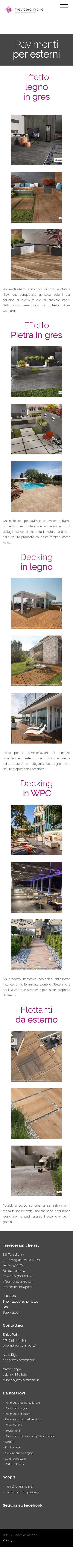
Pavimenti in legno (16, 1408)
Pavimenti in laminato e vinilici (23, 1419)
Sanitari (9, 1441)
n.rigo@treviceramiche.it (19, 1360)
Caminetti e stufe (15, 1458)
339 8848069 (18, 1374)
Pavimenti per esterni (18, 1414)
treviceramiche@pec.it (18, 1287)
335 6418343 (17, 1340)
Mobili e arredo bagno (19, 1453)
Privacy (7, 1540)
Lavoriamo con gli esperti (22, 1492)
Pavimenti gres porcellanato (22, 1402)
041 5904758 (16, 1265)
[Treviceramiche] (25, 9)
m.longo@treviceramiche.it (21, 1380)
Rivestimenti (12, 1430)
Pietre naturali (13, 1425)
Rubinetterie (12, 1447)
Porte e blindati (14, 1464)
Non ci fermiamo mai (19, 1486)
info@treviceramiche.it (17, 1281)
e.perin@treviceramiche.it (19, 1345)
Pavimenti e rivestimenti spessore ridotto (30, 1436)
